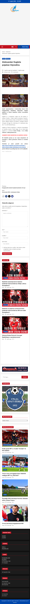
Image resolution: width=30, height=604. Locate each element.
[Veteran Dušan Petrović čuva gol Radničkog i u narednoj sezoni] (15, 324)
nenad (3, 452)
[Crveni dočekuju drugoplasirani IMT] (15, 512)
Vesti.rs (4, 547)
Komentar (5, 210)
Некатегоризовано (8, 444)
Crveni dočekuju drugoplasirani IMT (13, 523)
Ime (3, 229)
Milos (3, 287)
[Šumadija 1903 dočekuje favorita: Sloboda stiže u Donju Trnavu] (15, 488)
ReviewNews (23, 600)
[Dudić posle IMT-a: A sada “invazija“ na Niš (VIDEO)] (15, 438)
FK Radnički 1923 (6, 557)
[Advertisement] (15, 28)
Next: (11, 191)
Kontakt (4, 535)
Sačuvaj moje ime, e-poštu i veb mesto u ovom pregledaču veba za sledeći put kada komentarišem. (14, 249)
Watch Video (25, 46)
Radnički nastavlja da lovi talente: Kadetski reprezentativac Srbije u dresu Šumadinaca (14, 283)
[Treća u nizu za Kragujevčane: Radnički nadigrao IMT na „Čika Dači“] (15, 463)
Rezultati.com (5, 548)
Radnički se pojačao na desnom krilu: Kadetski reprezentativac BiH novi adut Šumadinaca (14, 310)
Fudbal (5, 469)
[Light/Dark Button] (12, 46)
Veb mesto (4, 241)
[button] (2, 46)
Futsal (4, 58)
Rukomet (8, 58)
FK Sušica (4, 559)
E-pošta (4, 235)
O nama (4, 537)
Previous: (13, 187)
